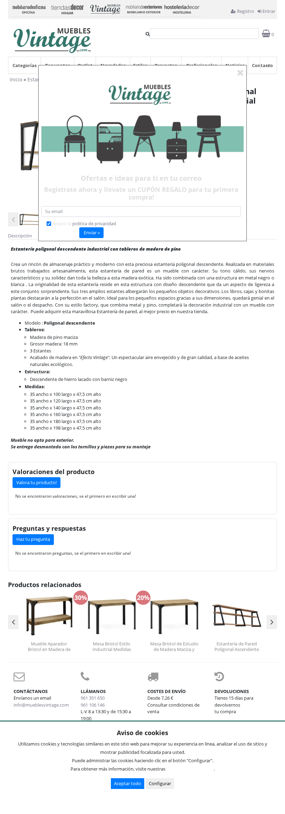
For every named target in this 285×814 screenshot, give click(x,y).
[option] (32, 219)
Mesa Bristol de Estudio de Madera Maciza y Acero (174, 646)
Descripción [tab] (20, 236)
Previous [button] (13, 219)
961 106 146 (93, 705)
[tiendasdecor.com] (67, 8)
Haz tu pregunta (33, 539)
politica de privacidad (94, 223)
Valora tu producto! (36, 482)
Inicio (16, 79)
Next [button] (272, 622)
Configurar (160, 783)
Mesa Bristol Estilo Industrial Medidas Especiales (111, 646)
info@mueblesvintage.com (41, 705)
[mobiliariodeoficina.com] (29, 8)
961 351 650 (93, 698)
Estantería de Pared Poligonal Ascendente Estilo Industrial (236, 646)
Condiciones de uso (191, 769)
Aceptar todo (127, 783)
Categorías (24, 65)
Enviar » (92, 232)
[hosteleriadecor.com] (182, 8)
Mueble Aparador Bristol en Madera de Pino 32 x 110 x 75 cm (49, 646)
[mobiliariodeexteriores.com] (143, 8)
